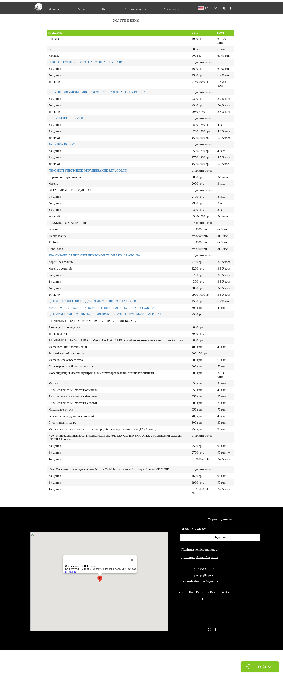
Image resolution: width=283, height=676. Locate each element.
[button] (177, 9)
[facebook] (230, 8)
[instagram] (225, 8)
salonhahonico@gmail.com (203, 581)
